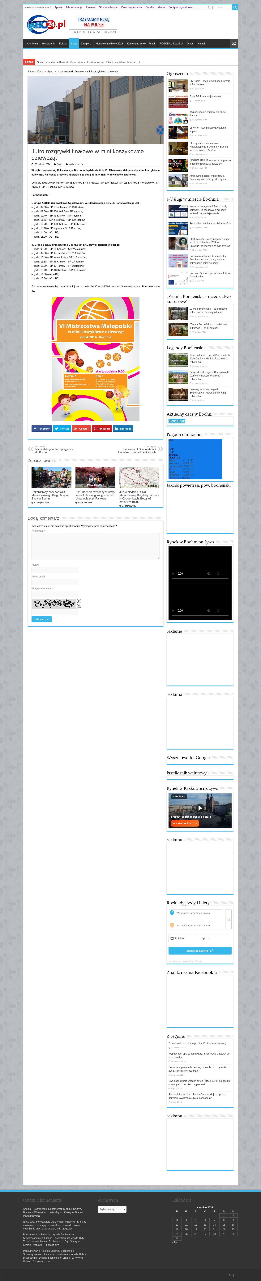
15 (223, 1224)
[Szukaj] (235, 7)
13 (205, 1224)
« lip (174, 1242)
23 (233, 1229)
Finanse (90, 7)
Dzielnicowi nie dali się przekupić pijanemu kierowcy (197, 1043)
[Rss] (209, 7)
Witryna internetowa (42, 588)
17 (177, 1229)
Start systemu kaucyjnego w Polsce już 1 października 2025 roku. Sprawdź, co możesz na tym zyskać (210, 242)
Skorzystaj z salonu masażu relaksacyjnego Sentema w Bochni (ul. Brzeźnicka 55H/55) (209, 147)
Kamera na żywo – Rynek (141, 43)
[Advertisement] (200, 660)
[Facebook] (213, 7)
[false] (228, 919)
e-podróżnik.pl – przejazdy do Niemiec (185, 961)
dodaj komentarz (77, 164)
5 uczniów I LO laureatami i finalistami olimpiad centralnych (137, 449)
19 (195, 1229)
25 (186, 1234)
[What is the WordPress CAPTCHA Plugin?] (54, 604)
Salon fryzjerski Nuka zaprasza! (52, 62)
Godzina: (177, 421)
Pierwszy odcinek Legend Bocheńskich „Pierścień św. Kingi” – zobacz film (209, 393)
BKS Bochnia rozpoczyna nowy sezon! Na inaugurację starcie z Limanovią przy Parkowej (95, 495)
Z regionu (86, 43)
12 (195, 1224)
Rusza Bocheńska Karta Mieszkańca (210, 223)
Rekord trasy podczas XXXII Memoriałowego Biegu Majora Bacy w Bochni (50, 495)
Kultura (63, 43)
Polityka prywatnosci (181, 7)
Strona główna (35, 71)
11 (186, 1224)
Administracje (74, 7)
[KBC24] (72, 24)
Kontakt (202, 43)
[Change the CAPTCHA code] (79, 601)
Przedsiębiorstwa (131, 7)
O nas (190, 43)
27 (205, 1234)
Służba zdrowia (108, 7)
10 (177, 1224)
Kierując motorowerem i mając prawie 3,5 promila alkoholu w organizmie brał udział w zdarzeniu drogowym (54, 1225)
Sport (74, 43)
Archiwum (32, 43)
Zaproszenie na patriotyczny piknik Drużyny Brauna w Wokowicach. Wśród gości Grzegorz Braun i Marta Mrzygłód (53, 1212)
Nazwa (35, 564)
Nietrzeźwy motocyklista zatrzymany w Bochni (49, 1221)
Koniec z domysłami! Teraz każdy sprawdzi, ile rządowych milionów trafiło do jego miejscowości (208, 210)
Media (161, 7)
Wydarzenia (48, 43)
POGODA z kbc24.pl (171, 43)
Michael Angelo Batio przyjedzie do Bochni (54, 449)
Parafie (150, 7)
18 (186, 1229)
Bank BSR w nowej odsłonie (205, 96)
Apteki (58, 7)
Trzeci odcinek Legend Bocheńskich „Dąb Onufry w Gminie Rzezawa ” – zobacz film (210, 358)
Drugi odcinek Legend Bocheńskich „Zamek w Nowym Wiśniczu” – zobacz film (209, 376)
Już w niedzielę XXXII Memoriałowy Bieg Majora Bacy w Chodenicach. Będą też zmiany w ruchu (139, 496)
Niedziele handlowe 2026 (109, 43)
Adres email (38, 576)
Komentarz (38, 530)
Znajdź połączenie (197, 950)
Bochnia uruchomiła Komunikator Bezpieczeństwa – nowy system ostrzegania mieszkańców (208, 259)
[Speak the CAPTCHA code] (79, 606)
